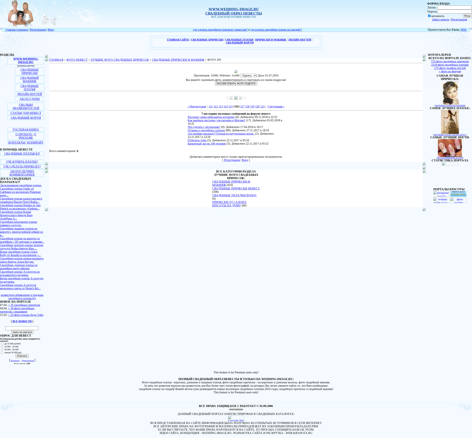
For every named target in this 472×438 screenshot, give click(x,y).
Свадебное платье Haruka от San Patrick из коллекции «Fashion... (20, 207)
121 (262, 106)
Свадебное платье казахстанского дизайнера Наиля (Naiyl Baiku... (21, 200)
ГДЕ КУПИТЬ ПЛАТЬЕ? (22, 161)
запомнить (437, 16)
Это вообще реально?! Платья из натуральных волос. (221, 133)
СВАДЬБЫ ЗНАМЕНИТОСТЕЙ (26, 106)
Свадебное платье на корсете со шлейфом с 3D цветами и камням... (22, 240)
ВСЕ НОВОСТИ (22, 321)
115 (230, 106)
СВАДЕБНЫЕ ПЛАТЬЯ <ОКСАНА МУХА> (450, 135)
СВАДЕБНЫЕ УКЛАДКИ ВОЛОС (234, 195)
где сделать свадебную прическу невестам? (220, 29)
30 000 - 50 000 (11, 349)
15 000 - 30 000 (11, 346)
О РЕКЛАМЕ (27, 136)
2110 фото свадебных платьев (449, 64)
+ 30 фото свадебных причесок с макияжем (17, 310)
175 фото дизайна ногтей (450, 68)
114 (225, 106)
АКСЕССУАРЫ (30, 98)
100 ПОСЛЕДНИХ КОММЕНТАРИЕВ (22, 173)
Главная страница (17, 29)
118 (247, 106)
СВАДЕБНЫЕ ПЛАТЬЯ (29, 87)
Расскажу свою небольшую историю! (211, 117)
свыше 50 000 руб (12, 352)
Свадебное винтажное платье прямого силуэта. (18, 223)
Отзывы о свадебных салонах (206, 130)
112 (216, 106)
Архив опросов (28, 361)
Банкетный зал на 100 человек (207, 143)
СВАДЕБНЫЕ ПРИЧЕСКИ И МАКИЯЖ (178, 59)
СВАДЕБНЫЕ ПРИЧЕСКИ (29, 71)
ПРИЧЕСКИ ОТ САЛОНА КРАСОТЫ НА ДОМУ (229, 204)
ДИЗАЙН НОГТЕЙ (29, 94)
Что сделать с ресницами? (204, 127)
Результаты (15, 361)
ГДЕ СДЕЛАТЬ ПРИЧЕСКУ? (22, 166)
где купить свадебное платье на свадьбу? (276, 29)
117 (242, 106)
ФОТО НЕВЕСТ (77, 59)
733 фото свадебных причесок (450, 61)
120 (257, 106)
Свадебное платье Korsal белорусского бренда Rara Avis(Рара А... (16, 215)
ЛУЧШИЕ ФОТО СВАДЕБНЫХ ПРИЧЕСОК (120, 59)
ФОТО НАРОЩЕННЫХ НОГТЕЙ (450, 158)
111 (211, 106)
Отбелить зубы (197, 140)
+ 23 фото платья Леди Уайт (26, 314)
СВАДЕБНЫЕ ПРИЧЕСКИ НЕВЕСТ (236, 188)
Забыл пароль (440, 19)
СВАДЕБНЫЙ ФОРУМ (26, 117)
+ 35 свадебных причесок (24, 305)
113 (220, 106)
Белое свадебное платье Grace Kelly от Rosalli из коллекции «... (20, 253)
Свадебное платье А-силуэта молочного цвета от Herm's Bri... (20, 286)
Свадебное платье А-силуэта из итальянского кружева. (20, 273)
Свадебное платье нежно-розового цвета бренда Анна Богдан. (22, 260)
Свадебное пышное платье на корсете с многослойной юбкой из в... (21, 232)
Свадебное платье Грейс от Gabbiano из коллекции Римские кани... (20, 192)
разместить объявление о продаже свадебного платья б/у (22, 296)
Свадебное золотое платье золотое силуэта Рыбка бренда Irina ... (21, 247)
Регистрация (459, 19)
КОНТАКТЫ (17, 142)
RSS (463, 29)
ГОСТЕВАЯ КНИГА (26, 129)
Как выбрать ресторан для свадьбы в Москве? (216, 120)
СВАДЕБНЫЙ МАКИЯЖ (29, 79)
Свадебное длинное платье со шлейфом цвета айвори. (18, 267)
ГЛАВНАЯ (56, 59)
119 (252, 106)
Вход (51, 29)
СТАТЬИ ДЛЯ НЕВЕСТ (26, 112)
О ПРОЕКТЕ (24, 134)
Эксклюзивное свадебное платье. (21, 185)
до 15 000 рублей (12, 344)
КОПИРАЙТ (35, 142)
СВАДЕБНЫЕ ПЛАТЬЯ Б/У (22, 153)
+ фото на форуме (450, 71)
